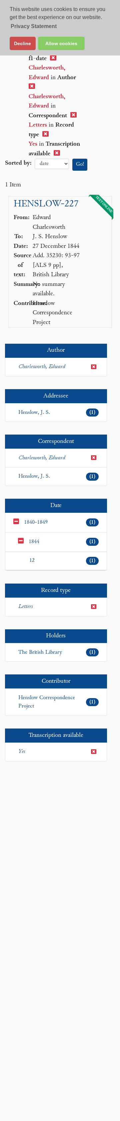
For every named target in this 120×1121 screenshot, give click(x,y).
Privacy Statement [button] (34, 26)
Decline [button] (22, 43)
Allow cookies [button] (61, 43)
